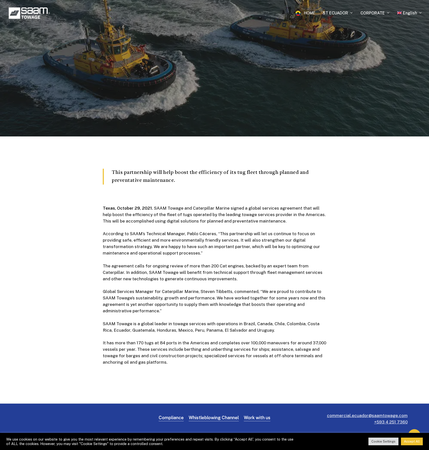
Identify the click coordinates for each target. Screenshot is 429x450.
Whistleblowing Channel (214, 417)
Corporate (214, 68)
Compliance (171, 417)
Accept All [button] (412, 441)
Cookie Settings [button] (383, 441)
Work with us (257, 417)
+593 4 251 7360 (391, 421)
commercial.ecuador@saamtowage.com (367, 415)
